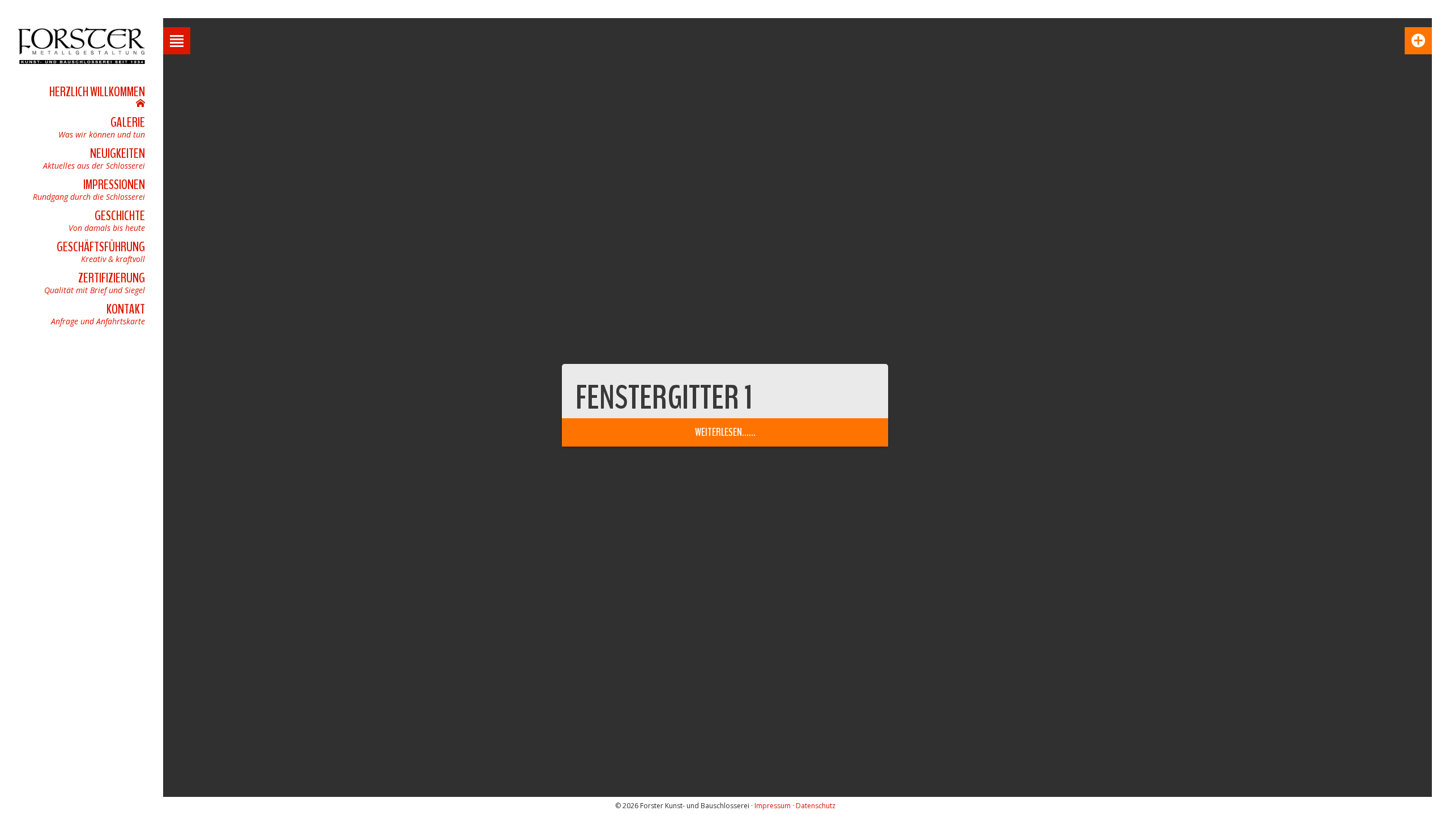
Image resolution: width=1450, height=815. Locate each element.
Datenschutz (815, 805)
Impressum (772, 805)
